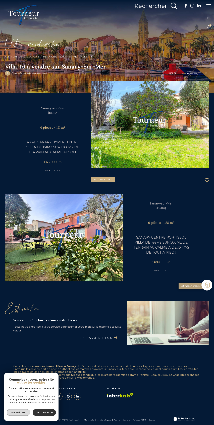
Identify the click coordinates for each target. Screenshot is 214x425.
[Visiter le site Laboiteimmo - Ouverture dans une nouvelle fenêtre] (184, 419)
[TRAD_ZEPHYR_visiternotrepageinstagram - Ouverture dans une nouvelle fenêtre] (192, 6)
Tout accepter (44, 412)
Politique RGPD (139, 420)
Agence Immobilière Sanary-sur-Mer (26, 56)
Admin (117, 420)
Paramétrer (18, 412)
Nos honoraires (75, 420)
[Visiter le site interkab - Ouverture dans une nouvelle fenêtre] (120, 395)
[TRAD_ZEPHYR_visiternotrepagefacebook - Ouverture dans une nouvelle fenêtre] (186, 6)
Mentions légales (104, 420)
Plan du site (89, 420)
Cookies (152, 420)
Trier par (172, 73)
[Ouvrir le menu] (208, 6)
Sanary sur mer (69, 56)
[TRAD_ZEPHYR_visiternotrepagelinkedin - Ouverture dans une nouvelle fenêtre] (199, 6)
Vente (53, 56)
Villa (84, 56)
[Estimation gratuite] (207, 285)
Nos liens (126, 420)
